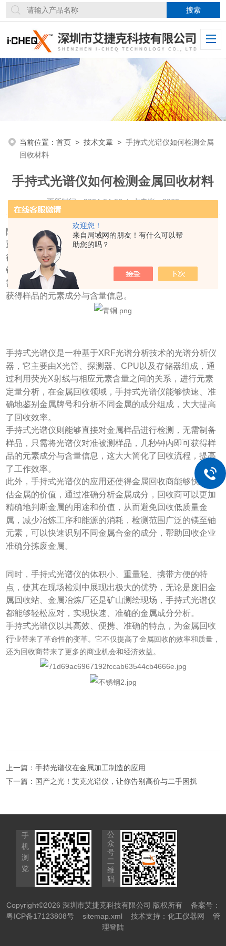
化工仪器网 (186, 916)
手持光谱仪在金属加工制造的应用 (90, 767)
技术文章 (98, 142)
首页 (63, 142)
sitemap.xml (102, 916)
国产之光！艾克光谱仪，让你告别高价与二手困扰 (116, 781)
